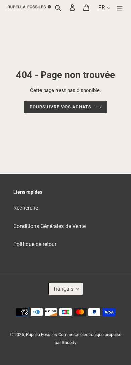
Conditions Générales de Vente (49, 226)
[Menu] (120, 7)
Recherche (25, 208)
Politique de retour (34, 244)
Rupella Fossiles (41, 334)
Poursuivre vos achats (60, 106)
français (63, 289)
